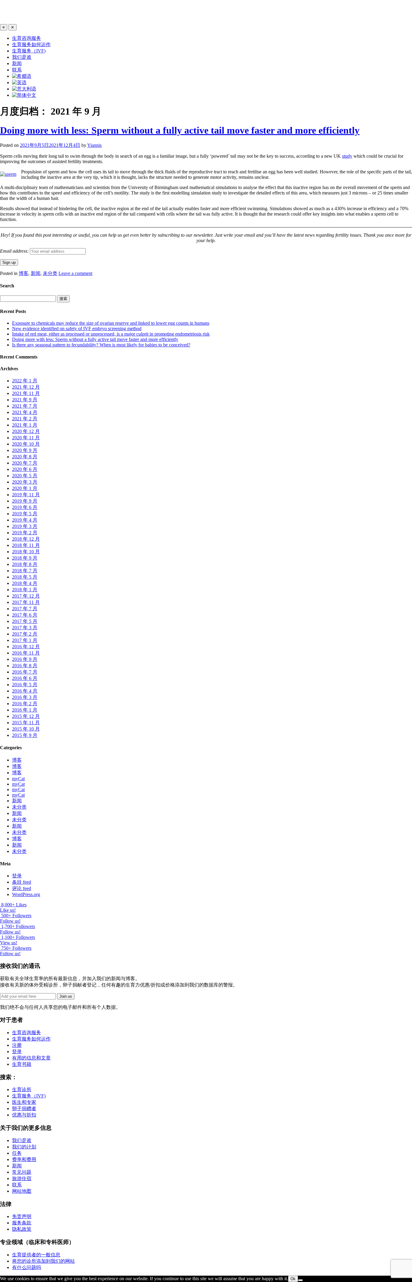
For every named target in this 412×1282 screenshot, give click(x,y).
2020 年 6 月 (24, 469)
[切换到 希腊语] (21, 76)
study (347, 156)
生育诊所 (21, 1089)
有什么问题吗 (26, 1267)
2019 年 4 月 (24, 520)
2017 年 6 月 (24, 614)
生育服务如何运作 (31, 44)
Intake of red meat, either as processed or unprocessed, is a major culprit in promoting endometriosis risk (111, 333)
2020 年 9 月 (24, 450)
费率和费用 (24, 1159)
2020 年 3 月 (24, 482)
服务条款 (21, 1222)
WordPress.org (26, 894)
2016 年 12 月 (26, 646)
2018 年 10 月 (26, 551)
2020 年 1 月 (24, 488)
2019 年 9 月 (24, 501)
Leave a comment (75, 273)
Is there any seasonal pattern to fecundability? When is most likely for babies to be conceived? (101, 344)
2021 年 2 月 (24, 418)
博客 (23, 273)
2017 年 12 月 (26, 595)
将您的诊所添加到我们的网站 (43, 1261)
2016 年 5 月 (24, 684)
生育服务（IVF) (29, 50)
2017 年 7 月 (24, 608)
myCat (18, 778)
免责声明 (21, 1216)
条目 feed (21, 882)
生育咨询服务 (26, 38)
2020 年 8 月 (24, 456)
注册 (17, 1045)
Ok (293, 1279)
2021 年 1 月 (24, 425)
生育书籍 (21, 1064)
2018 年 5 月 (24, 576)
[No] (300, 1280)
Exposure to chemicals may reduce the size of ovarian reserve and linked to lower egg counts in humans (110, 323)
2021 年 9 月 (24, 399)
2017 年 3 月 (24, 627)
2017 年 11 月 (26, 602)
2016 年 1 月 (24, 709)
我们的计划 (24, 1146)
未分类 (50, 273)
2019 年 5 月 (24, 513)
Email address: (15, 251)
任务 (17, 1153)
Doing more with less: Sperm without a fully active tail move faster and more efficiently (180, 130)
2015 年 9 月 (24, 735)
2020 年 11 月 (26, 437)
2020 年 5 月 (24, 475)
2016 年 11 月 (26, 652)
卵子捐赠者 (24, 1108)
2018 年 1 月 (24, 589)
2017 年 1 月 (24, 640)
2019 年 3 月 (24, 526)
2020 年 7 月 (24, 463)
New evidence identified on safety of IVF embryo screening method (76, 328)
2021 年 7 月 (24, 406)
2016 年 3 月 (24, 697)
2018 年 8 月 (24, 564)
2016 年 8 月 (24, 665)
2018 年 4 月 (24, 583)
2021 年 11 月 (26, 393)
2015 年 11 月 (26, 722)
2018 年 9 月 (24, 557)
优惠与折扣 (24, 1114)
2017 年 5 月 (24, 621)
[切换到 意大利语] (24, 88)
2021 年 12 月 (26, 387)
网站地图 (21, 1191)
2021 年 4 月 (24, 412)
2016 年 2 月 (24, 703)
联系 (17, 69)
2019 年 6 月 (24, 507)
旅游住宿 (21, 1178)
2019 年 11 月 (26, 494)
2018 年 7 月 (24, 570)
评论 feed (21, 888)
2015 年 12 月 (26, 716)
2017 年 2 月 (24, 633)
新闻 (17, 63)
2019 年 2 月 (24, 532)
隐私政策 (21, 1229)
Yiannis (94, 145)
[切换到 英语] (19, 82)
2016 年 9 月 (24, 659)
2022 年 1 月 (24, 380)
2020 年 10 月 (26, 444)
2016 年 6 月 (24, 678)
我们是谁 (21, 57)
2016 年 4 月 (24, 690)
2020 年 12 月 (26, 431)
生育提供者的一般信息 (36, 1254)
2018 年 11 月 (26, 545)
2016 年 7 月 (24, 671)
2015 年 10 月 (26, 728)
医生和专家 (24, 1102)
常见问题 (21, 1172)
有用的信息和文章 (31, 1057)
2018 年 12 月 (26, 539)
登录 (17, 875)
